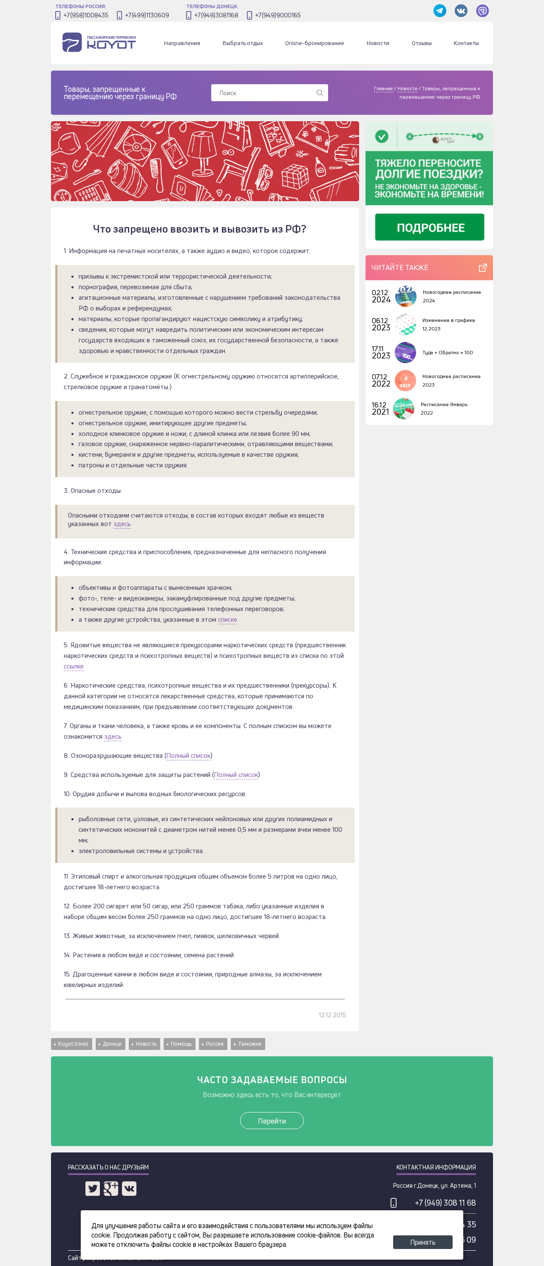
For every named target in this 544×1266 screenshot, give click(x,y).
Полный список (188, 755)
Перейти (272, 1121)
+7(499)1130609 (147, 15)
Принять (423, 1242)
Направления (182, 43)
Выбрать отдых (243, 43)
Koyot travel (73, 1043)
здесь (122, 523)
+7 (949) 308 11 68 (445, 1203)
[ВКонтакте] (129, 1188)
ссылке (74, 666)
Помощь (181, 1043)
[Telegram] (440, 11)
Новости (378, 43)
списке (227, 619)
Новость (146, 1043)
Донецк (112, 1043)
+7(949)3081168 (216, 15)
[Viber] (482, 11)
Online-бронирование (314, 43)
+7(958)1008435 (85, 15)
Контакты (466, 43)
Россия (215, 1043)
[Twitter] (92, 1188)
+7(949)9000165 (278, 15)
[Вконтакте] (461, 11)
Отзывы (422, 43)
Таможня (249, 1043)
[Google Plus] (111, 1188)
